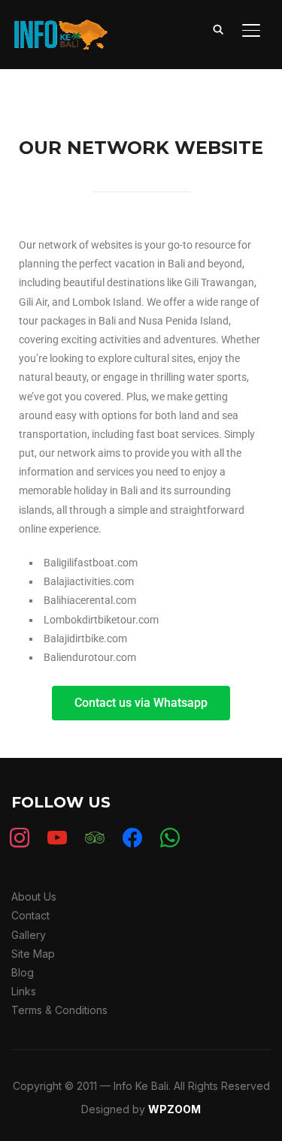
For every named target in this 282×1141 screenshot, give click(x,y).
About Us (33, 896)
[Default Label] (95, 837)
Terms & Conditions (59, 1010)
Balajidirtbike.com (85, 638)
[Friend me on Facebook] (132, 837)
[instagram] (19, 837)
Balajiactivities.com (89, 581)
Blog (22, 972)
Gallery (28, 934)
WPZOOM (174, 1109)
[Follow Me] (170, 837)
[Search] (218, 29)
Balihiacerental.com (90, 600)
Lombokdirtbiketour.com (101, 620)
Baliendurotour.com (90, 657)
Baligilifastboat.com (91, 563)
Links (23, 991)
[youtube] (57, 837)
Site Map (33, 953)
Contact (30, 915)
